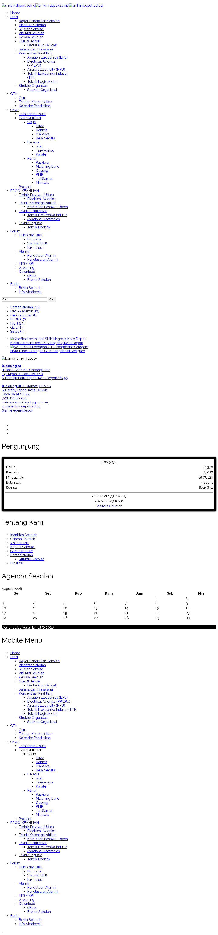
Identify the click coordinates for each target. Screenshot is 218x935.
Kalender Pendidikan (35, 106)
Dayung (42, 171)
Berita (14, 284)
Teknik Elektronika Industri (47, 215)
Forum (15, 231)
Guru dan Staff (21, 551)
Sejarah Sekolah (31, 29)
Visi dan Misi (19, 543)
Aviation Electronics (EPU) (47, 57)
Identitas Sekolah (32, 25)
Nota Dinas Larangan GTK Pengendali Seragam (47, 351)
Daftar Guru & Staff (42, 45)
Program (34, 239)
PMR (39, 175)
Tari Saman (44, 179)
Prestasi (25, 187)
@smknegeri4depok (17, 410)
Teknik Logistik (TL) (42, 82)
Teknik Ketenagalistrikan (37, 203)
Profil (14, 17)
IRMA (40, 126)
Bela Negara (45, 138)
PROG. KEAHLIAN (24, 191)
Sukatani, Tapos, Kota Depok (24, 390)
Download (27, 272)
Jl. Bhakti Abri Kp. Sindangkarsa (26, 370)
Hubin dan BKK (31, 235)
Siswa (14, 110)
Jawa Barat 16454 (16, 394)
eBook (32, 276)
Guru (22, 98)
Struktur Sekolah (31, 559)
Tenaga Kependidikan (36, 102)
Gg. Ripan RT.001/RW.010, (22, 374)
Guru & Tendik (29, 41)
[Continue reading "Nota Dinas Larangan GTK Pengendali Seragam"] (49, 347)
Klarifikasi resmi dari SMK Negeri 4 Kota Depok (46, 343)
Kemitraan (35, 247)
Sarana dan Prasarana (36, 49)
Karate (41, 154)
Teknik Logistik (30, 223)
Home (15, 13)
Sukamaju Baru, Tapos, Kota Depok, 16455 (35, 378)
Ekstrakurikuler (30, 118)
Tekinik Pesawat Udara (36, 195)
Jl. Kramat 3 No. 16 (26, 386)
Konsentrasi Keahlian (35, 53)
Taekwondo (45, 150)
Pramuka (43, 134)
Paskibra (42, 162)
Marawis (42, 183)
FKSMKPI (26, 264)
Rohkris (41, 130)
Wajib (31, 122)
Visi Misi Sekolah (31, 33)
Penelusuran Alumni (42, 259)
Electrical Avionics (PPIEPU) (48, 701)
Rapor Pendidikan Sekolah (39, 21)
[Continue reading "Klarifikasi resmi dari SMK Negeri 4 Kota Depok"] (48, 339)
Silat (39, 146)
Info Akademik (30, 292)
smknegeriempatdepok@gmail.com (25, 402)
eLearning (26, 268)
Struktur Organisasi (33, 86)
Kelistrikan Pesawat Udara (47, 207)
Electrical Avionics (41, 199)
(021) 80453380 (14, 398)
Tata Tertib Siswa (32, 114)
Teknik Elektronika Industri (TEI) (51, 710)
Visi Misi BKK (37, 243)
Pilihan (32, 158)
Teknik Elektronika (33, 211)
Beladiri (33, 142)
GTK (13, 94)
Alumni (24, 251)
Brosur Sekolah (39, 280)
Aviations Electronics (43, 219)
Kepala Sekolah (31, 37)
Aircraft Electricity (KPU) (46, 69)
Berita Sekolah (30, 288)
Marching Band (47, 166)
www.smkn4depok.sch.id (21, 406)
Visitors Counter (109, 506)
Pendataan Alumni (41, 255)
